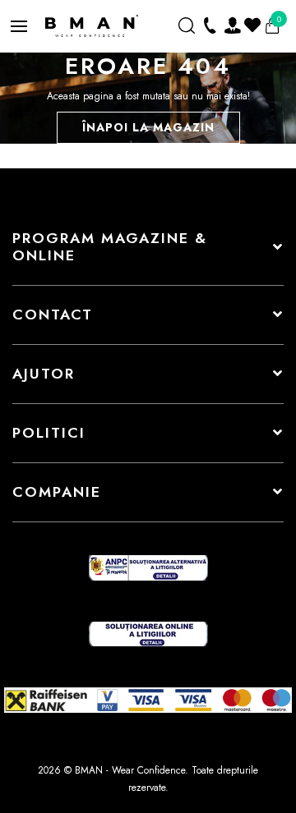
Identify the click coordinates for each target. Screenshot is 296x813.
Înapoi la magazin (148, 127)
